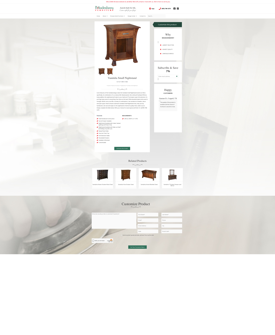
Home (98, 16)
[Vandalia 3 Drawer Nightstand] (100, 70)
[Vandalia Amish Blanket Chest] (149, 175)
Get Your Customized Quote (137, 247)
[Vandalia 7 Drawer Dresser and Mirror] (172, 175)
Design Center (131, 16)
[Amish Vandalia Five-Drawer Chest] (125, 175)
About (104, 16)
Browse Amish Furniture (116, 16)
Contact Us (143, 16)
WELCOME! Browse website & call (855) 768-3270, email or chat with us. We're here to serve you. (138, 2)
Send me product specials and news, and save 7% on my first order (138, 235)
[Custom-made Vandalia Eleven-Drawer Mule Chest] (102, 175)
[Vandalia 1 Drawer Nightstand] (108, 70)
